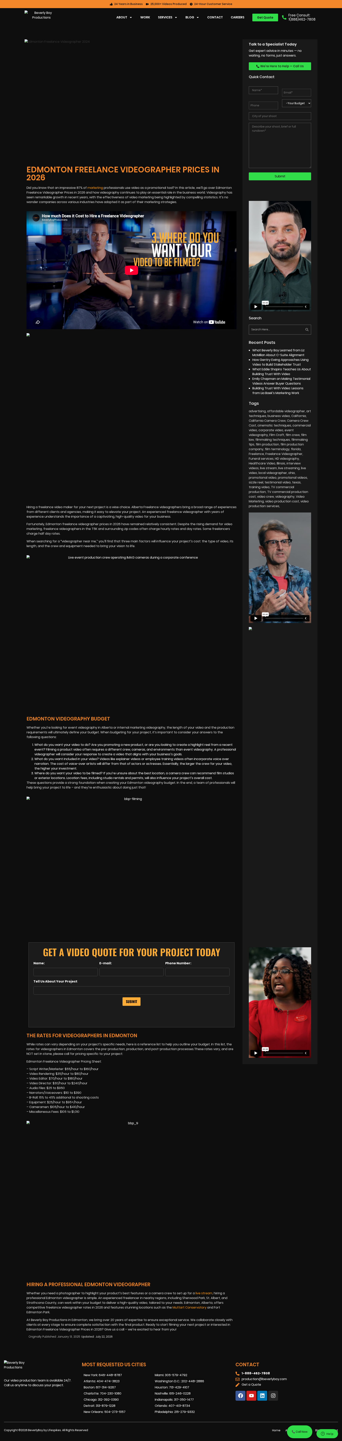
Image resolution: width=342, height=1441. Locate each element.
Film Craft (276, 435)
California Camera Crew (267, 420)
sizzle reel (256, 482)
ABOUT (121, 17)
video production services (279, 503)
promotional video (262, 477)
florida (296, 449)
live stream (204, 1293)
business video (279, 416)
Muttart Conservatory (189, 1307)
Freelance (256, 454)
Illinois (281, 463)
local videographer (272, 473)
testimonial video (278, 482)
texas (296, 482)
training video (259, 487)
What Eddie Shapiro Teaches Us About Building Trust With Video (281, 371)
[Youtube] (251, 1396)
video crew (265, 496)
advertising (257, 411)
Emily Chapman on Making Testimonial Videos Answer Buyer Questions (281, 381)
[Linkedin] (262, 1396)
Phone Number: (178, 963)
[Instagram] (273, 1396)
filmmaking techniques (272, 439)
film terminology (277, 449)
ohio (291, 473)
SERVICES (165, 17)
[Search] (296, 329)
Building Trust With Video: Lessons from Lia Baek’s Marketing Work (277, 390)
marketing (95, 187)
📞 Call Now (300, 1432)
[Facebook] (240, 1396)
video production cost (282, 501)
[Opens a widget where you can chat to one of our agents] (327, 1434)
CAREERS (237, 17)
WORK (145, 17)
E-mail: (105, 963)
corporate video (270, 430)
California (298, 416)
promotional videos (292, 477)
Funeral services (261, 458)
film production (267, 444)
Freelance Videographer (283, 454)
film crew (293, 435)
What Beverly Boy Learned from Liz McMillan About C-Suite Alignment (278, 352)
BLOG (189, 17)
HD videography (287, 458)
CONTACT (215, 17)
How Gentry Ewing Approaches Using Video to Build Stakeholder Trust (280, 362)
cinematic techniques (274, 425)
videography (284, 496)
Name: (39, 963)
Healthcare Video (262, 463)
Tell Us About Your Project (55, 981)
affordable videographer (286, 411)
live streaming (289, 468)
